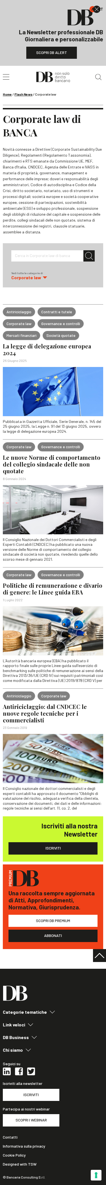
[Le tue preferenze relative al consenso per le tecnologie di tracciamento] (96, 1175)
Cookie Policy (14, 1155)
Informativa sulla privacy (24, 1146)
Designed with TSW (19, 1164)
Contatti (10, 1137)
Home (7, 94)
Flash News (23, 94)
